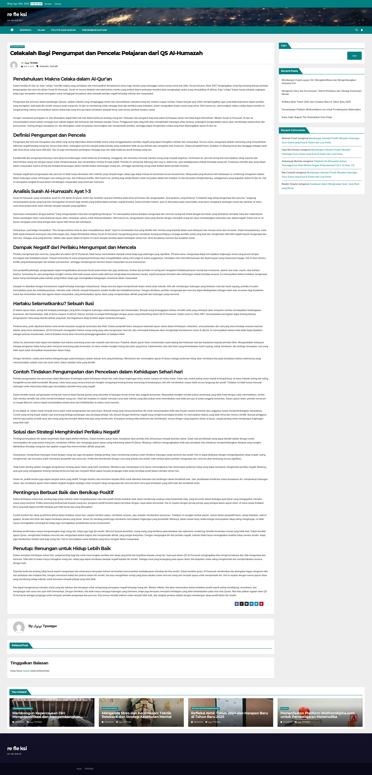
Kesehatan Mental (110, 708)
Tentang (57, 4)
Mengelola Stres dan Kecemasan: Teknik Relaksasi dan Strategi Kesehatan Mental (136, 715)
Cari (284, 45)
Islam (41, 30)
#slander (44, 66)
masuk (26, 671)
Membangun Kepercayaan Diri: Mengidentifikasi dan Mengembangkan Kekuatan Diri (46, 716)
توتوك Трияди (31, 62)
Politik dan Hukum (63, 30)
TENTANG (89, 769)
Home (79, 769)
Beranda (48, 4)
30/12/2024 (198, 722)
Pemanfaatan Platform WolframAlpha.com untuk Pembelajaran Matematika (321, 109)
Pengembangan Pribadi (22, 708)
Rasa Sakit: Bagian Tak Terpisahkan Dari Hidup (307, 117)
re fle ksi (17, 14)
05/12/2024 (288, 722)
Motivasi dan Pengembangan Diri (205, 708)
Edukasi (284, 708)
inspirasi (25, 30)
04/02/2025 (20, 722)
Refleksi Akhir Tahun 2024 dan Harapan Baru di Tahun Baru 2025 (316, 102)
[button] (356, 30)
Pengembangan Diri (94, 30)
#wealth (54, 66)
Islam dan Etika (17, 46)
